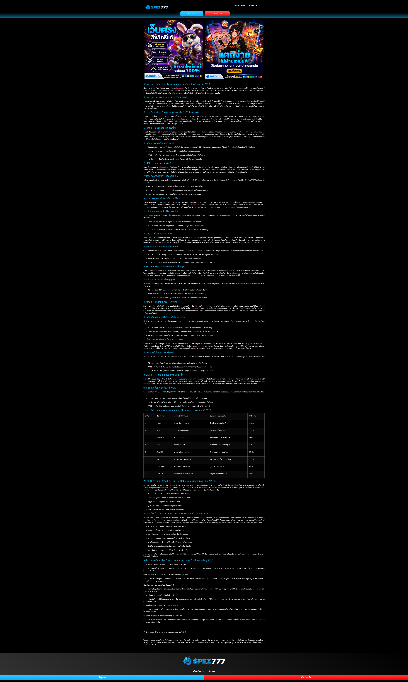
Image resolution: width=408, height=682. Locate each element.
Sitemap (253, 6)
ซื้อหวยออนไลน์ (194, 238)
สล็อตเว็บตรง (239, 6)
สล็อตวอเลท (195, 308)
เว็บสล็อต (199, 346)
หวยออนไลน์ (194, 205)
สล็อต (248, 101)
